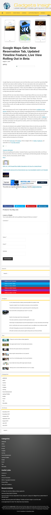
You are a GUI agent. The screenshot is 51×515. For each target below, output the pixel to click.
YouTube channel (15, 142)
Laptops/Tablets (33, 12)
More (4, 157)
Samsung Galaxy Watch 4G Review (9, 493)
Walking (44, 117)
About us (4, 475)
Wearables (4, 403)
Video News (16, 12)
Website (5, 251)
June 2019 (4, 425)
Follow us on (10, 281)
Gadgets (8, 12)
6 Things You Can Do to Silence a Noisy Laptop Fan (13, 491)
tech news (12, 140)
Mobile (43, 12)
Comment (6, 220)
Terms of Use (39, 508)
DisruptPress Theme (30, 511)
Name (5, 237)
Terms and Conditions (7, 484)
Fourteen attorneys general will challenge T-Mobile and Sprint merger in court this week (21, 499)
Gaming (24, 12)
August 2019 (5, 420)
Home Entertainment (7, 391)
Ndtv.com (24, 186)
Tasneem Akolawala (8, 150)
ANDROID (4, 378)
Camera (4, 382)
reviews (19, 140)
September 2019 (6, 418)
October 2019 (5, 416)
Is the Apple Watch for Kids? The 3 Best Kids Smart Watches (15, 501)
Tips (3, 400)
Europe (4, 385)
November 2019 (6, 414)
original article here (37, 186)
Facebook (39, 140)
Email (4, 244)
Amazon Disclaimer (6, 477)
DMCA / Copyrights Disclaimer (8, 480)
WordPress (23, 511)
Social (3, 398)
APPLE (5, 64)
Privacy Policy (5, 482)
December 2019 (5, 411)
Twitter (35, 140)
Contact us (4, 473)
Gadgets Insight (12, 506)
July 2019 (4, 423)
